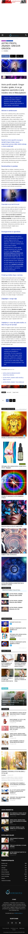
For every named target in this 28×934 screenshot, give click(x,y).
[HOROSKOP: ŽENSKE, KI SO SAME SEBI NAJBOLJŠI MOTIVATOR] (7, 673)
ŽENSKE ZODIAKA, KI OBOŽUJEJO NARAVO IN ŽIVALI (20, 680)
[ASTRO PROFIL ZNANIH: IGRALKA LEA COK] (5, 609)
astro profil (9, 392)
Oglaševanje (21, 928)
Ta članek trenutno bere (15, 622)
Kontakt (14, 929)
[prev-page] (2, 614)
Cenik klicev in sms (14, 928)
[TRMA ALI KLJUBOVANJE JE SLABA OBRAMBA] (5, 847)
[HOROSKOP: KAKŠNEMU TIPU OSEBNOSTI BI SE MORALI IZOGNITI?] (21, 658)
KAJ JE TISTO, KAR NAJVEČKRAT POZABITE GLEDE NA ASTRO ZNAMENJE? (17, 791)
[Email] (14, 400)
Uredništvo (6, 50)
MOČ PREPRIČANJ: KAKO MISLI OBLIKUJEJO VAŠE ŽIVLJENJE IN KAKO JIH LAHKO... (17, 728)
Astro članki (4, 661)
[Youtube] (19, 923)
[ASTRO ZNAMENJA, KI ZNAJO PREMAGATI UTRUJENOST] (7, 658)
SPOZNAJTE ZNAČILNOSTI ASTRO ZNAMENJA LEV (13, 437)
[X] (10, 400)
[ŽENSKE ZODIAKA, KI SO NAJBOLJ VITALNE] (14, 760)
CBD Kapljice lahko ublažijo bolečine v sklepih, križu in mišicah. (18, 636)
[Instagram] (12, 922)
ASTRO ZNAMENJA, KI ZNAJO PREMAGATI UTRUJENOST (6, 665)
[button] (2, 35)
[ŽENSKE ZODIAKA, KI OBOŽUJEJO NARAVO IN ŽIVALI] (21, 673)
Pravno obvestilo (6, 928)
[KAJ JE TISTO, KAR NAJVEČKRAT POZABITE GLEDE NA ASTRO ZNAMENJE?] (5, 791)
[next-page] (5, 614)
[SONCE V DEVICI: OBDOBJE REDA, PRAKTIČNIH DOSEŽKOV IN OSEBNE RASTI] (5, 735)
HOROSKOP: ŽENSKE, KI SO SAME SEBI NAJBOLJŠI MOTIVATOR (7, 680)
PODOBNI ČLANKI (6, 588)
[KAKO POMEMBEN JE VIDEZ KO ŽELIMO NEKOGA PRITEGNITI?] (5, 742)
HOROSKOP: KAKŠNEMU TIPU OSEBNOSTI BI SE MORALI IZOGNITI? (20, 665)
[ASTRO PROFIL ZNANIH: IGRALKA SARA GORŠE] (5, 595)
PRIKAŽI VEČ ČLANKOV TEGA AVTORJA (11, 590)
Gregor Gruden (15, 392)
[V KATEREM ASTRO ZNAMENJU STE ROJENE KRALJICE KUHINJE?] (5, 784)
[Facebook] (7, 400)
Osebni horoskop (14, 38)
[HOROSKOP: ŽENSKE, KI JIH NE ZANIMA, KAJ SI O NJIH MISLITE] (5, 828)
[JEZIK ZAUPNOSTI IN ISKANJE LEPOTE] (5, 840)
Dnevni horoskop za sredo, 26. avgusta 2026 (11, 526)
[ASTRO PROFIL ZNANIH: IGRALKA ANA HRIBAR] (5, 602)
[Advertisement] (14, 18)
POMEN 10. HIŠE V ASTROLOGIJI (9, 554)
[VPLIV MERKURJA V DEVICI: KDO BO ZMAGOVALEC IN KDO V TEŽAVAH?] (5, 714)
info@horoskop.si (18, 913)
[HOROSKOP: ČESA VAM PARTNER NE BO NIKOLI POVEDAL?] (5, 799)
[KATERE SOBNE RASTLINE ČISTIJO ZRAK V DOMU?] (5, 853)
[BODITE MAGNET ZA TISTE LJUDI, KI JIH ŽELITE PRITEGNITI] (5, 721)
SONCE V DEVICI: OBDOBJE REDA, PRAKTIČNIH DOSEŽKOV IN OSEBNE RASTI (18, 735)
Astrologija (8, 38)
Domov (2, 38)
